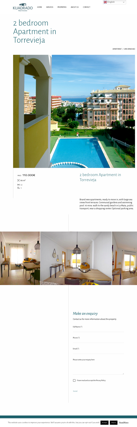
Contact (86, 7)
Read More (123, 423)
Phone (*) (76, 338)
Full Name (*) (77, 327)
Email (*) (76, 349)
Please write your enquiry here (84, 360)
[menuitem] (39, 7)
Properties (62, 7)
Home (39, 7)
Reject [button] (113, 423)
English (111, 2)
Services (49, 7)
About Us (75, 7)
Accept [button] (104, 423)
